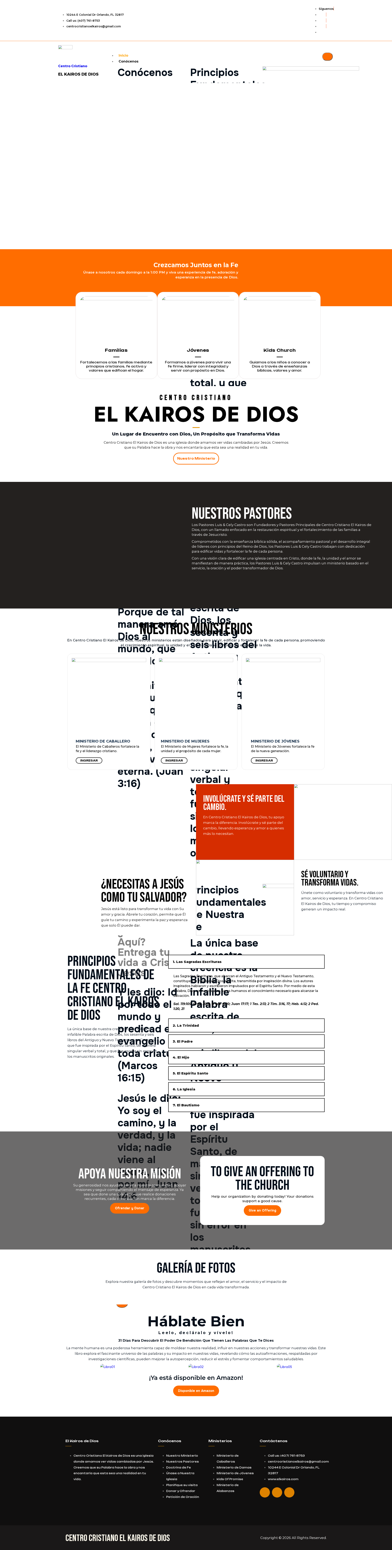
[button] (196, 239)
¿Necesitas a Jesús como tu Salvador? (144, 891)
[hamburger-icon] (327, 56)
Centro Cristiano (72, 66)
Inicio (123, 55)
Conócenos (128, 61)
